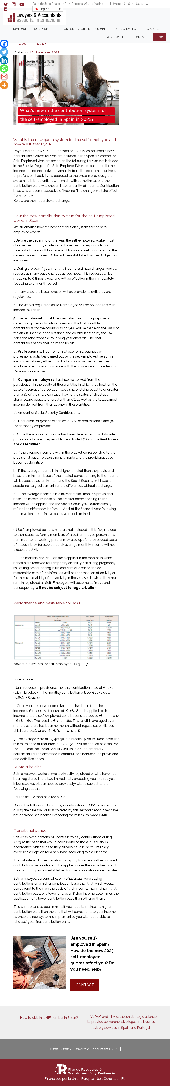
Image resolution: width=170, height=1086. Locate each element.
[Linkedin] (4, 60)
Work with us (117, 37)
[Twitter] (4, 52)
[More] (4, 85)
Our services (126, 28)
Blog (159, 37)
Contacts (141, 37)
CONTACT (85, 985)
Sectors (153, 28)
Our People (42, 28)
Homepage (19, 28)
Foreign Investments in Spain (83, 28)
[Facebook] (4, 44)
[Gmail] (4, 77)
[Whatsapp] (4, 68)
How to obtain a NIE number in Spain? (49, 1018)
